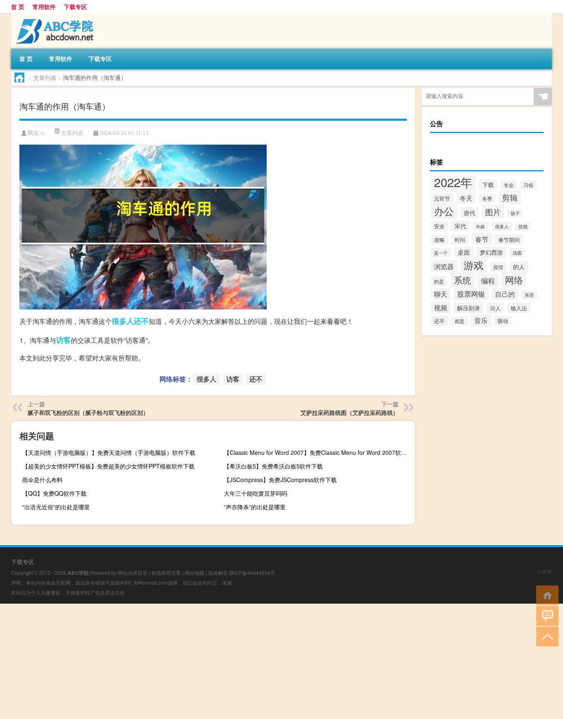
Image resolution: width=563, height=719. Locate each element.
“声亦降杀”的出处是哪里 (255, 507)
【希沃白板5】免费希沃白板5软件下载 (273, 466)
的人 (519, 266)
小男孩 (544, 571)
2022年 (453, 181)
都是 (459, 321)
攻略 (439, 240)
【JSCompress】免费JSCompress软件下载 (280, 479)
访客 (63, 340)
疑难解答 (218, 572)
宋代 (460, 226)
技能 (523, 226)
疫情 (498, 267)
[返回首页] (545, 595)
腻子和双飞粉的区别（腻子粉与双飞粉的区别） (88, 412)
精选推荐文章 (166, 572)
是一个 (441, 252)
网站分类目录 (133, 572)
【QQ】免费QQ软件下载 (54, 493)
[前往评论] (545, 615)
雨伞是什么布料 (42, 479)
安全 (439, 226)
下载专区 (75, 6)
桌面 (463, 252)
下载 (488, 184)
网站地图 (194, 572)
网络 (514, 279)
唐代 (469, 212)
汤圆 (517, 252)
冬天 (466, 198)
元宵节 (442, 198)
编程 (488, 280)
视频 (440, 307)
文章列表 (44, 77)
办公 (444, 211)
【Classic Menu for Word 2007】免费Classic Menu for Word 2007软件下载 (318, 452)
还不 (141, 321)
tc (43, 133)
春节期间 (509, 240)
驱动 (502, 321)
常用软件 (44, 6)
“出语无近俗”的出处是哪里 (56, 507)
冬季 (487, 198)
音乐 (481, 320)
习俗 (528, 184)
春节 (481, 239)
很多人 (123, 321)
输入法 (519, 308)
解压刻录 (468, 308)
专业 (509, 184)
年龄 (480, 226)
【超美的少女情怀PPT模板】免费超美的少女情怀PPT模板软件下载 (108, 466)
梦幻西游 (491, 252)
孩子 (515, 213)
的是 (439, 281)
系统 (462, 280)
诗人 (495, 308)
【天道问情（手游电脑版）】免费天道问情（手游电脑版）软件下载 (108, 452)
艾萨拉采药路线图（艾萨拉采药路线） (349, 412)
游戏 (473, 265)
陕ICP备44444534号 (252, 572)
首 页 (17, 6)
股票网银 (471, 293)
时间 (460, 240)
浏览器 (444, 266)
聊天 (440, 294)
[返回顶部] (545, 636)
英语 (529, 295)
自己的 (505, 294)
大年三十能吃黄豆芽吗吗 (255, 493)
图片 (493, 211)
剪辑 (510, 197)
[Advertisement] (247, 661)
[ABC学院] (54, 16)
